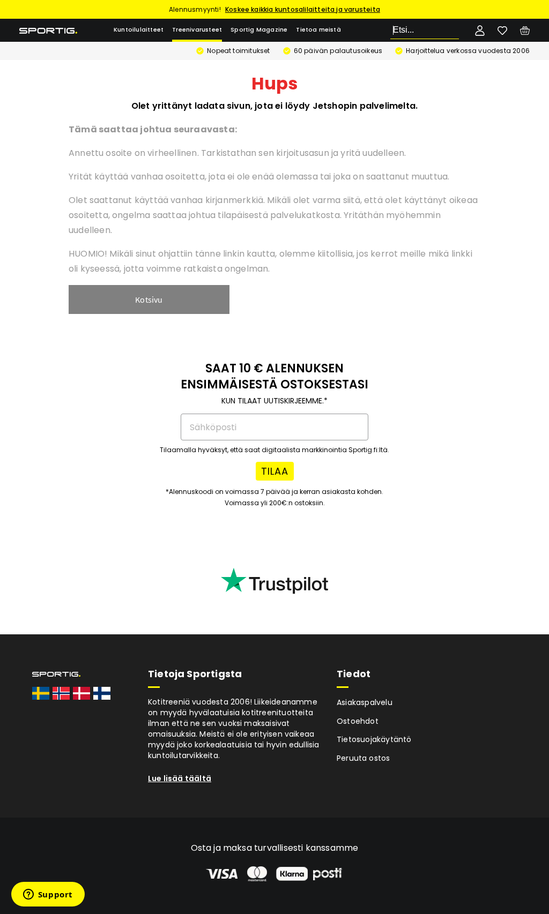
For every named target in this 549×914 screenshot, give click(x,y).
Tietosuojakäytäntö (374, 739)
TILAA (274, 471)
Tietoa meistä (318, 30)
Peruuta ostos (363, 758)
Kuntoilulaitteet (139, 30)
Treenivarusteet (197, 30)
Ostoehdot (358, 721)
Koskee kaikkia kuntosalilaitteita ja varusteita (302, 9)
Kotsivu (148, 299)
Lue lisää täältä (179, 778)
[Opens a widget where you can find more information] (48, 895)
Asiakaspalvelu (364, 702)
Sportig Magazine (259, 30)
